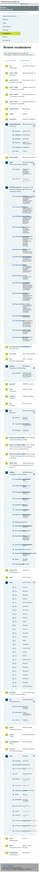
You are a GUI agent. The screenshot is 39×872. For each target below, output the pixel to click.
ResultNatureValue (18, 536)
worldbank (14, 853)
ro (15, 671)
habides (13, 396)
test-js (17, 794)
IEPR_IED (13, 463)
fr (15, 629)
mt (16, 656)
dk (15, 610)
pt (15, 667)
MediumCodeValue (18, 249)
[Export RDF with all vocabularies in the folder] (34, 126)
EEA (10, 2)
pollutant (17, 430)
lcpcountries (18, 706)
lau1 (11, 577)
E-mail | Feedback (8, 865)
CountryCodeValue (18, 207)
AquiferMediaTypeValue (18, 479)
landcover (13, 570)
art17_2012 (14, 94)
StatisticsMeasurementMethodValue (18, 553)
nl (15, 659)
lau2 (11, 582)
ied (11, 410)
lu (15, 648)
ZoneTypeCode (18, 564)
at (15, 587)
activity (17, 169)
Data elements (7, 26)
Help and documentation (10, 16)
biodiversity (14, 109)
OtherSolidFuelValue (18, 293)
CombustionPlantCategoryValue (18, 196)
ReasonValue (18, 304)
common (13, 119)
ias (11, 403)
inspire (12, 472)
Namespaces (6, 40)
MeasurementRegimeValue (18, 514)
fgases (12, 366)
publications (14, 742)
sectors (17, 720)
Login (23, 4)
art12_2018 (14, 80)
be (15, 591)
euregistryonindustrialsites (16, 347)
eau (16, 774)
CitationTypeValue (18, 486)
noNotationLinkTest (18, 790)
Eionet (10, 12)
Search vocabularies (11, 60)
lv (15, 652)
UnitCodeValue (18, 320)
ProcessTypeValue (18, 531)
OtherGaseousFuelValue (18, 283)
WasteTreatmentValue (18, 337)
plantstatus (18, 712)
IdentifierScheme (18, 505)
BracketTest (18, 765)
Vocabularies (7, 33)
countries (18, 373)
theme (17, 559)
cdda (11, 114)
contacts (17, 131)
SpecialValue (18, 549)
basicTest (18, 761)
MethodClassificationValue (18, 257)
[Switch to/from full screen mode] (27, 5)
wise (11, 845)
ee (15, 614)
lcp (11, 699)
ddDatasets (18, 135)
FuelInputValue (18, 227)
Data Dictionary (17, 12)
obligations (18, 147)
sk (15, 682)
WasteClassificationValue (18, 330)
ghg (11, 389)
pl (15, 663)
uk (15, 686)
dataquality (14, 157)
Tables (4, 23)
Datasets (5, 19)
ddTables (18, 139)
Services (5, 37)
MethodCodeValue (18, 265)
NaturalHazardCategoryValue (18, 526)
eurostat (13, 354)
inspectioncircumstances (18, 424)
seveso (12, 749)
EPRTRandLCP (15, 187)
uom (11, 838)
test (11, 756)
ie (15, 637)
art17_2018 (14, 102)
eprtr (11, 162)
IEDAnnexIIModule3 (16, 445)
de (15, 606)
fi (15, 625)
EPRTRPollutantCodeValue (18, 216)
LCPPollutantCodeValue (18, 236)
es (15, 621)
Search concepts (25, 60)
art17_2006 (14, 87)
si (15, 678)
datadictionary (15, 124)
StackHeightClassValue (18, 316)
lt (15, 644)
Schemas (5, 30)
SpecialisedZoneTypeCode (18, 544)
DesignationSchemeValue (18, 492)
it (15, 640)
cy (15, 599)
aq (10, 66)
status (17, 151)
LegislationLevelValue (18, 509)
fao (11, 359)
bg (16, 595)
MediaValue (18, 522)
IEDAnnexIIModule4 (16, 454)
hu (16, 633)
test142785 (18, 799)
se (15, 675)
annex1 (17, 417)
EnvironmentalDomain (18, 498)
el (15, 618)
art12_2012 (14, 73)
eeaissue (17, 142)
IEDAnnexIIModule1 (16, 438)
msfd (11, 727)
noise (12, 734)
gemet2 (12, 384)
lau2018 (12, 692)
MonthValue (18, 275)
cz (15, 602)
